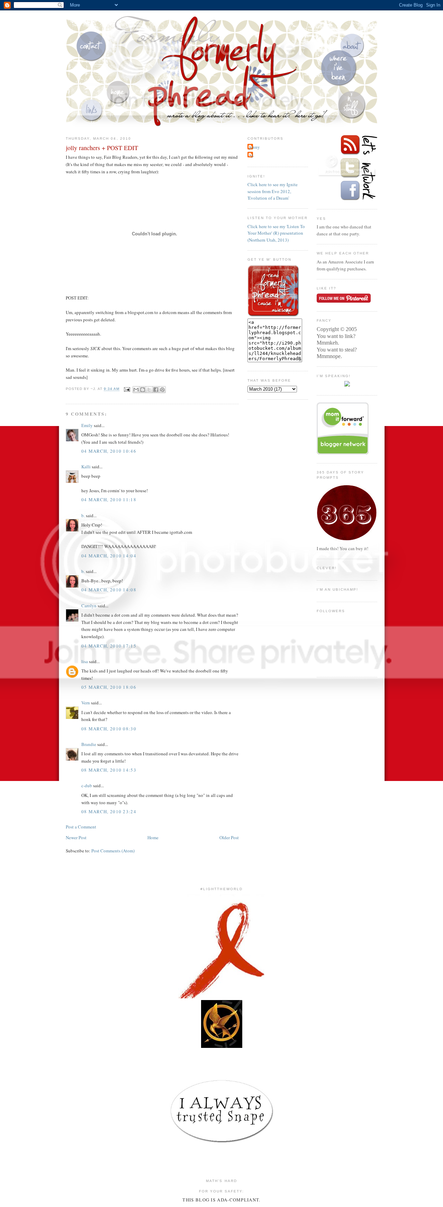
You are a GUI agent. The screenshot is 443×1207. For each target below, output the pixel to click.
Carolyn (89, 605)
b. (83, 515)
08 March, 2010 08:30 (108, 729)
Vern (85, 703)
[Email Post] (127, 389)
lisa (84, 661)
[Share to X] (149, 389)
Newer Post (76, 837)
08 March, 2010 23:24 (108, 811)
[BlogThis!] (142, 389)
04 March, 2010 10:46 (108, 451)
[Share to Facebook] (155, 389)
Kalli (86, 466)
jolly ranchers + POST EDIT (102, 148)
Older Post (229, 837)
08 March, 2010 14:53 (108, 770)
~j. (251, 155)
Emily (87, 425)
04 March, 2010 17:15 (108, 646)
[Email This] (136, 389)
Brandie (88, 744)
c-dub (86, 785)
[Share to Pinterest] (162, 389)
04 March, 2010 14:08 (108, 590)
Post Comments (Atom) (113, 851)
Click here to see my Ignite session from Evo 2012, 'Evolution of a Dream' (272, 191)
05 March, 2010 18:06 (108, 687)
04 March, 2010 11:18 (108, 499)
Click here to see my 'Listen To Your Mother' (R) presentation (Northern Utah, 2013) (276, 233)
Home (153, 837)
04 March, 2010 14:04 (108, 556)
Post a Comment (81, 827)
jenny (254, 147)
